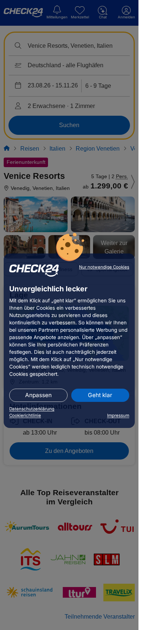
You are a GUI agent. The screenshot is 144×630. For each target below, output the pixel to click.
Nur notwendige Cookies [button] (104, 267)
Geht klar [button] (100, 395)
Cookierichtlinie (25, 415)
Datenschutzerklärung (31, 408)
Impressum (118, 415)
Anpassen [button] (38, 395)
